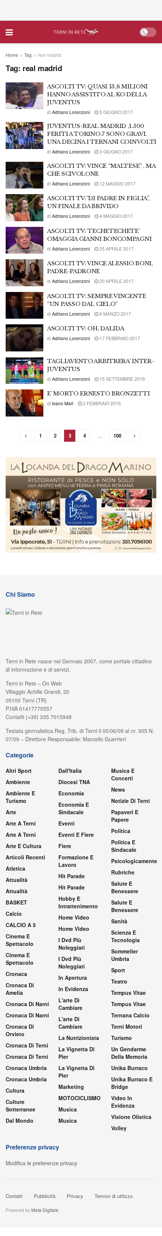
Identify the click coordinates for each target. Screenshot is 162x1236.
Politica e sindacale (123, 845)
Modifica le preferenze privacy (41, 1163)
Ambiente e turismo (20, 796)
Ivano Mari (62, 403)
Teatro (119, 981)
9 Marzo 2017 (114, 313)
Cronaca (16, 974)
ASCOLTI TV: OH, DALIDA (85, 328)
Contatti (14, 1196)
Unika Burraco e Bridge (132, 1082)
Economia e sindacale (73, 808)
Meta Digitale (44, 1210)
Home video (73, 917)
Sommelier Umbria (124, 954)
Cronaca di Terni (27, 1045)
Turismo (121, 1037)
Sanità (119, 921)
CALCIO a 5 (21, 925)
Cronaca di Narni (27, 1015)
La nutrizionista (78, 1037)
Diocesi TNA (74, 782)
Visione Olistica (131, 1116)
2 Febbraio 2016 (101, 403)
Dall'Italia (70, 770)
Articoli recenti (25, 857)
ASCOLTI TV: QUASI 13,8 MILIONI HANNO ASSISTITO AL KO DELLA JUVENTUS (97, 94)
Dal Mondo (20, 1120)
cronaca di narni (27, 1004)
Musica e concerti (122, 774)
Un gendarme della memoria (129, 1052)
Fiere (64, 846)
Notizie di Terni (130, 800)
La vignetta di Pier (76, 1052)
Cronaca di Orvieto (20, 1030)
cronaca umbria (26, 1079)
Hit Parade (71, 876)
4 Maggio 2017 (115, 216)
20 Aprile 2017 (116, 281)
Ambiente (18, 782)
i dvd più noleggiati (71, 943)
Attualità (17, 879)
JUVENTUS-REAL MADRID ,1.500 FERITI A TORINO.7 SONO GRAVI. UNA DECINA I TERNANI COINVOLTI (101, 133)
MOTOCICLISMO (79, 1098)
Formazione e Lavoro (75, 860)
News (118, 789)
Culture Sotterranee (20, 1105)
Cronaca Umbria (26, 1068)
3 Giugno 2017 (115, 151)
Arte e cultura (23, 846)
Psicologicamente (134, 861)
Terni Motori (126, 1026)
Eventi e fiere (76, 834)
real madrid (49, 55)
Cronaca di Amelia (20, 988)
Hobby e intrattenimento (78, 902)
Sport (118, 970)
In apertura (72, 977)
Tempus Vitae (128, 992)
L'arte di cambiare (70, 1003)
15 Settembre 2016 (121, 379)
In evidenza (73, 989)
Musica (67, 1109)
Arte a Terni (21, 823)
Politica (120, 831)
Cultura (15, 1090)
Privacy (75, 1196)
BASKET (16, 902)
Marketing (71, 1086)
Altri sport (19, 770)
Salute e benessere (124, 887)
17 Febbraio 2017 (119, 338)
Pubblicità (44, 1196)
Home (12, 55)
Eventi (66, 823)
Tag (28, 55)
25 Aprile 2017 (116, 248)
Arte (11, 812)
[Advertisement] (81, 9)
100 (117, 435)
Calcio (14, 913)
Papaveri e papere (124, 815)
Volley (119, 1128)
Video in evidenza (122, 1101)
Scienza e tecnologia (125, 936)
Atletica (15, 868)
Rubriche (122, 872)
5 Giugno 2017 (115, 112)
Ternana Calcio (130, 1015)
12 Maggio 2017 (117, 183)
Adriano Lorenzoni (71, 112)
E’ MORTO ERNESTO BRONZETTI (98, 393)
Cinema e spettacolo (20, 939)
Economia (71, 793)
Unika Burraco (129, 1068)
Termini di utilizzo (114, 1196)
